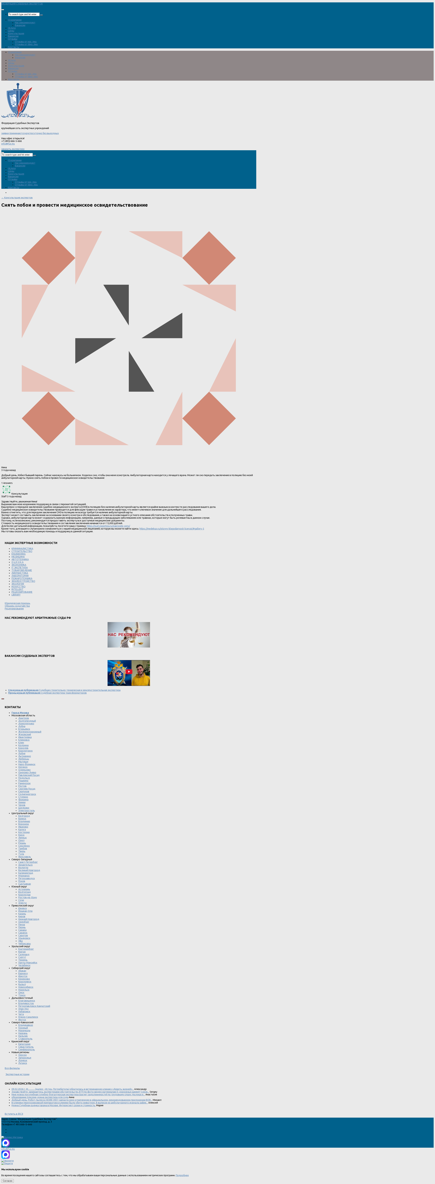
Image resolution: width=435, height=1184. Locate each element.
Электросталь (26, 810)
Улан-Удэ (23, 1008)
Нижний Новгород (28, 919)
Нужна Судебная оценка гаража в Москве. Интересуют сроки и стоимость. (54, 1105)
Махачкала (24, 1030)
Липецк (22, 837)
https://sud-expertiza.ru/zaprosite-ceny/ (108, 526)
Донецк (22, 1060)
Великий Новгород (29, 870)
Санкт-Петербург (28, 862)
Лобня (21, 753)
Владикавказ (25, 1025)
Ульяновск (24, 938)
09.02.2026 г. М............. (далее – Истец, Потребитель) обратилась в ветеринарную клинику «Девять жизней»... (73, 1089)
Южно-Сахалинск (28, 1017)
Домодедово (26, 723)
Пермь (22, 927)
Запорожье (24, 1057)
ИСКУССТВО (18, 586)
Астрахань (24, 889)
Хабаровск (24, 1011)
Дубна (21, 726)
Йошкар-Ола (25, 911)
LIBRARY (16, 594)
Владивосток (26, 1003)
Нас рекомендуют (25, 22)
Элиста (22, 902)
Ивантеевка (25, 737)
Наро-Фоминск (26, 764)
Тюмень (23, 960)
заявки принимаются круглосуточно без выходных (30, 133)
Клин (21, 742)
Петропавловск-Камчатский (34, 1006)
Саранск (22, 932)
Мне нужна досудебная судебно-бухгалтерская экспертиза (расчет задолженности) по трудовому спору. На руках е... (78, 1094)
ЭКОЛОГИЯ (18, 583)
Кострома (24, 832)
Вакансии (20, 25)
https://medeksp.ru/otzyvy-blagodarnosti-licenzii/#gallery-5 (172, 528)
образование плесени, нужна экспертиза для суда (40, 1097)
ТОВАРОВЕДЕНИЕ (22, 570)
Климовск (24, 740)
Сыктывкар (24, 883)
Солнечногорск (27, 794)
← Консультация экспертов (17, 197)
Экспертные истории (17, 1074)
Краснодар (24, 894)
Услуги (12, 28)
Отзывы (12, 39)
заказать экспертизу (12, 149)
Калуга (22, 829)
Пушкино (23, 780)
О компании (15, 20)
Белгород (24, 816)
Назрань (23, 1033)
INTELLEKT (17, 589)
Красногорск (25, 750)
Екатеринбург (26, 949)
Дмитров (23, 718)
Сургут (22, 957)
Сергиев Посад (26, 788)
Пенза (21, 924)
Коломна (23, 745)
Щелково (23, 807)
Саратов (23, 935)
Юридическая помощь (17, 603)
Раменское (24, 783)
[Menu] (2, 9)
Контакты (13, 47)
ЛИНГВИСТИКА (20, 573)
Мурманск (24, 875)
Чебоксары (24, 943)
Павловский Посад (29, 775)
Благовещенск (26, 1000)
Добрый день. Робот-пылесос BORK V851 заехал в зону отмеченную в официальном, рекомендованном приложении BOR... (82, 1100)
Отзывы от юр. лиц (26, 41)
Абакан (22, 970)
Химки (21, 802)
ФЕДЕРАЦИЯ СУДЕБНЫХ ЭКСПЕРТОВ (22, 3)
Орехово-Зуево (27, 772)
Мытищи (23, 761)
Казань (22, 913)
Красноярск (24, 981)
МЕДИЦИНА (18, 556)
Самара (22, 930)
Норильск (23, 989)
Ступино (23, 797)
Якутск (22, 1019)
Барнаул (23, 973)
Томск (21, 995)
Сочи (21, 900)
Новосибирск (25, 987)
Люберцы (23, 759)
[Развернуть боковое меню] (2, 698)
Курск (21, 835)
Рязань (22, 843)
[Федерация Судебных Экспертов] (17, 117)
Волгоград (24, 892)
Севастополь (26, 1046)
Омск (21, 992)
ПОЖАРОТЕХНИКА (22, 578)
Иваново (23, 826)
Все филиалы (12, 1068)
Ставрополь (25, 1038)
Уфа (20, 941)
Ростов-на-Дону (27, 897)
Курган (22, 951)
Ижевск (22, 908)
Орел (21, 840)
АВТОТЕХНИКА (20, 559)
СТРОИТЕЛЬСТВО (22, 551)
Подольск (24, 778)
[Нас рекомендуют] (129, 635)
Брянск (22, 818)
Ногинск (23, 767)
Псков (21, 881)
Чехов (21, 805)
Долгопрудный (27, 720)
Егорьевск (24, 729)
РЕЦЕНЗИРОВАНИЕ (22, 592)
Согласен (7, 1181)
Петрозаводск (26, 878)
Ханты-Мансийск (27, 962)
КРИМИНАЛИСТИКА (22, 548)
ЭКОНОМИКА (19, 564)
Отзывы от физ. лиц (26, 44)
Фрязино (23, 799)
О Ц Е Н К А (17, 562)
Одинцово (24, 769)
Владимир (24, 821)
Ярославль (24, 856)
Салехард (23, 954)
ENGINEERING (19, 554)
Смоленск (24, 845)
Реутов (22, 786)
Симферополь (26, 1049)
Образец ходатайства (17, 606)
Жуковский (24, 734)
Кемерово (24, 979)
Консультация (16, 33)
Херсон (22, 1055)
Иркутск (22, 976)
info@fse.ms (8, 143)
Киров (21, 916)
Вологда (23, 867)
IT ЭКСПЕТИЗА (20, 567)
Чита (21, 1014)
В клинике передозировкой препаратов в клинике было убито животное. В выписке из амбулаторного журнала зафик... (80, 1102)
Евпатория (24, 1044)
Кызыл (22, 984)
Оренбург (23, 922)
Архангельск (25, 864)
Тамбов (22, 848)
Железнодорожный (29, 731)
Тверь (21, 851)
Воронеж (23, 824)
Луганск (22, 1063)
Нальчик (23, 1036)
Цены (11, 30)
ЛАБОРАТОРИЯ (20, 575)
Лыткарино (24, 756)
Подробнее (182, 1175)
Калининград (25, 873)
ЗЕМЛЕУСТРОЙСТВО (23, 581)
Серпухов (23, 791)
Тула (21, 854)
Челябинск (24, 965)
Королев (23, 748)
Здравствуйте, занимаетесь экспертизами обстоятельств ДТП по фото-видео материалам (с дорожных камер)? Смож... (80, 1091)
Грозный (23, 1027)
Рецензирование (14, 608)
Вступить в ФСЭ (14, 1114)
